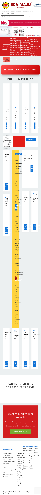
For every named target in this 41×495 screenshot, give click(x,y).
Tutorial (36, 456)
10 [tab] (30, 36)
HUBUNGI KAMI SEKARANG (20, 69)
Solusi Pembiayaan (27, 462)
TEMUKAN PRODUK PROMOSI (31, 140)
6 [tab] (22, 36)
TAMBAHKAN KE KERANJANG (6, 125)
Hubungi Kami (25, 467)
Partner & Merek (25, 456)
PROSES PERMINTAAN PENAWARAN (16, 278)
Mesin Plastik (31, 467)
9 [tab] (28, 36)
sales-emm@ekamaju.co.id (9, 469)
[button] (5, 11)
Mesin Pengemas (32, 455)
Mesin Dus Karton (31, 461)
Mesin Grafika (31, 449)
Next (37, 29)
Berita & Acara (36, 450)
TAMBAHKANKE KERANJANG (32, 168)
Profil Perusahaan (27, 449)
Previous (2, 29)
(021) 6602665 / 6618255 (8, 475)
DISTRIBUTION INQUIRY (20, 431)
